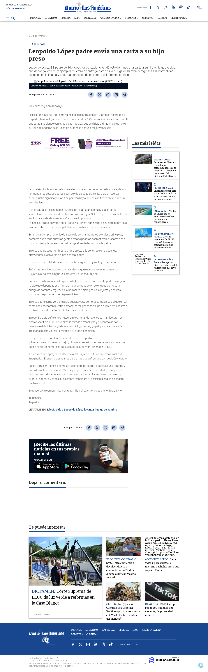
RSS (137, 644)
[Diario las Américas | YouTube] (173, 7)
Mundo (162, 18)
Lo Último (50, 18)
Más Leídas (108, 630)
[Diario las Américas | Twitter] (158, 7)
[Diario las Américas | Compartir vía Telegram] (125, 95)
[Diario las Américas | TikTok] (188, 7)
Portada (35, 18)
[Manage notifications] (200, 665)
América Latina (110, 18)
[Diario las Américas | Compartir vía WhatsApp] (108, 95)
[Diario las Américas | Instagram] (166, 7)
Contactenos (125, 644)
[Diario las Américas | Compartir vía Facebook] (91, 95)
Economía (90, 18)
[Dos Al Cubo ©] (164, 662)
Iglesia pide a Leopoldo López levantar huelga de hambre (82, 409)
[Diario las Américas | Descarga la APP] (48, 466)
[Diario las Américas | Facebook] (150, 7)
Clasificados (179, 18)
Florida (66, 18)
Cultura (147, 18)
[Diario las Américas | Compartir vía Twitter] (99, 95)
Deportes (131, 18)
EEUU (77, 18)
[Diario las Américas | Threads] (181, 7)
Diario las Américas (38, 36)
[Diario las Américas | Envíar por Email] (116, 95)
